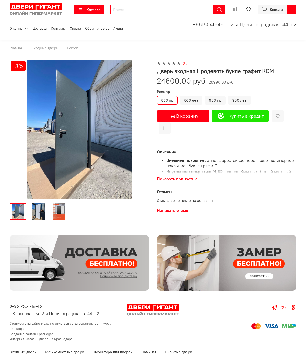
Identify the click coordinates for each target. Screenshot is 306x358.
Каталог (93, 9)
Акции (118, 28)
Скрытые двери (178, 351)
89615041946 (208, 24)
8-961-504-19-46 (26, 306)
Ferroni (73, 48)
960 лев (239, 100)
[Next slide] (141, 129)
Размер (163, 92)
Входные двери (44, 48)
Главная (16, 48)
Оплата (75, 28)
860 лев (191, 100)
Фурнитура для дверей (113, 351)
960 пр (215, 100)
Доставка (40, 28)
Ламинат (148, 351)
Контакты (58, 28)
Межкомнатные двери (64, 351)
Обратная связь (97, 28)
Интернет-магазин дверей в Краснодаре (41, 339)
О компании (19, 28)
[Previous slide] (17, 129)
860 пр (167, 100)
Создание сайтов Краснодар (32, 334)
